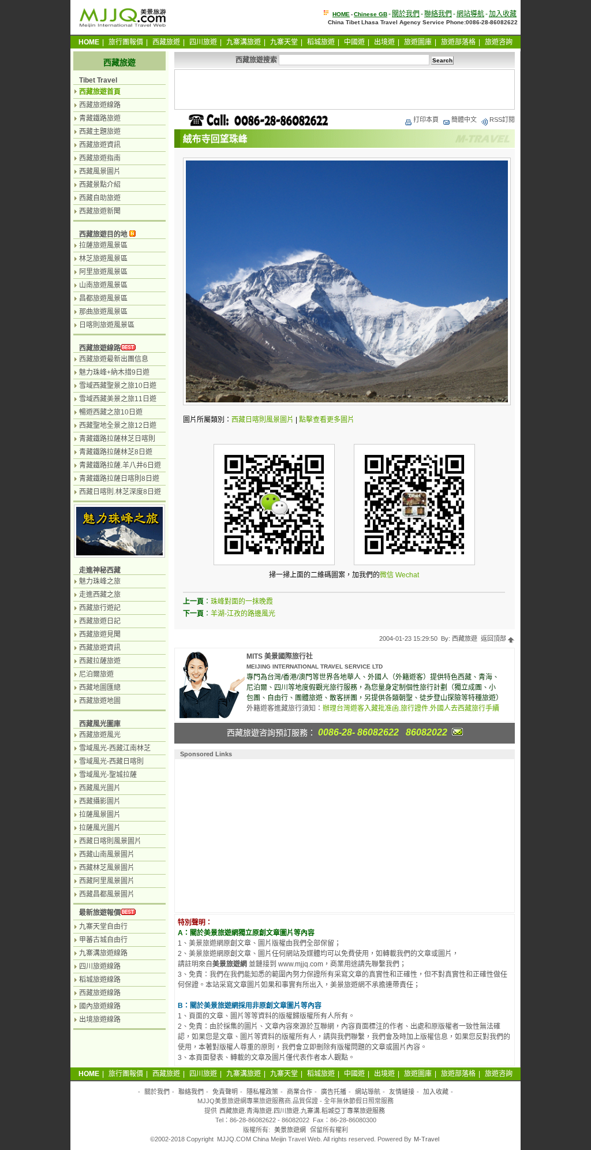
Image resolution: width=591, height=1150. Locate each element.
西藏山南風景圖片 (106, 854)
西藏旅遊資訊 (100, 145)
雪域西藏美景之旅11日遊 (117, 399)
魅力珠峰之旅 (100, 581)
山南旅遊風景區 (103, 285)
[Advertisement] (345, 89)
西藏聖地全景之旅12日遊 (117, 425)
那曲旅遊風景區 (103, 312)
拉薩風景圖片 (100, 815)
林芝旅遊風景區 (103, 259)
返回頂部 (494, 638)
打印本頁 (426, 119)
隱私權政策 (262, 1091)
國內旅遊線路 (100, 1006)
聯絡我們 (438, 14)
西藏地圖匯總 (100, 688)
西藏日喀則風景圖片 (262, 420)
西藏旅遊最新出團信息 (113, 359)
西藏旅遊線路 (100, 105)
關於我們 (406, 14)
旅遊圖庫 (418, 42)
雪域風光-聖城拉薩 (108, 775)
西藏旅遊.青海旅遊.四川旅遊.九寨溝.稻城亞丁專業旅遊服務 (302, 1110)
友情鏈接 (401, 1091)
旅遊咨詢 (499, 42)
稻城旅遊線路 (100, 980)
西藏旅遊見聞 (100, 634)
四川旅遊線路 (100, 966)
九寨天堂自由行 (103, 927)
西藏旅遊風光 (100, 735)
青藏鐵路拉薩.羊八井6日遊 (120, 465)
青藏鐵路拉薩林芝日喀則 (117, 439)
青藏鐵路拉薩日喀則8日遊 (119, 479)
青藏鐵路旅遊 (100, 118)
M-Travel (426, 1139)
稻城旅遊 (321, 42)
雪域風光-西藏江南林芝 (115, 748)
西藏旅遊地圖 (100, 701)
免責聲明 (225, 1091)
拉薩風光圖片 (100, 828)
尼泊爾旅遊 (96, 674)
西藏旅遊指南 (100, 158)
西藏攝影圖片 (100, 801)
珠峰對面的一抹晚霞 (242, 602)
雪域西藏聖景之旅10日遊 (117, 386)
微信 (387, 575)
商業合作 (299, 1091)
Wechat (407, 575)
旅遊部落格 (458, 42)
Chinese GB (370, 14)
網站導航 (470, 14)
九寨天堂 (284, 42)
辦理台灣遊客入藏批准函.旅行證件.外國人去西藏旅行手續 (411, 708)
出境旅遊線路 (100, 1019)
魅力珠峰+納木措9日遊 (114, 372)
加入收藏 (503, 14)
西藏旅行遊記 (100, 608)
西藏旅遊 (166, 42)
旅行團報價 (126, 42)
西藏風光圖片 (100, 788)
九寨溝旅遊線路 (103, 953)
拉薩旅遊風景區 (103, 245)
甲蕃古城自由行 (103, 940)
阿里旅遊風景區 (103, 272)
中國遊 (354, 42)
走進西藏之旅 (100, 595)
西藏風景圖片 (100, 171)
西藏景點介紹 (100, 185)
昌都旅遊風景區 (103, 298)
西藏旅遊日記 (100, 621)
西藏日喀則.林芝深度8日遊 (120, 492)
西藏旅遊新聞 (100, 211)
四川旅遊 (203, 42)
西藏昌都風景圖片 (106, 894)
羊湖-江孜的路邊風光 (243, 614)
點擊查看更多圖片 (326, 420)
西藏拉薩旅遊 (100, 661)
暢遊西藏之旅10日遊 (111, 412)
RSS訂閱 (502, 119)
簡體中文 (464, 119)
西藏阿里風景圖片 (106, 881)
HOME (341, 14)
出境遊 (384, 42)
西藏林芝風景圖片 (106, 868)
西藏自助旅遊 (100, 198)
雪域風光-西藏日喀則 (111, 761)
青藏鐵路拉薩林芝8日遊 (115, 452)
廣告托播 (333, 1091)
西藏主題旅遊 (100, 132)
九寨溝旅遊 (243, 42)
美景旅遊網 (290, 1129)
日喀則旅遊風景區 (106, 325)
